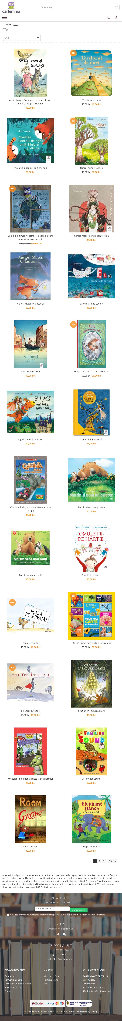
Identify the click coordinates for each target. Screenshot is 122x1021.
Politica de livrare (13, 987)
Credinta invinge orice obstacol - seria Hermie (30, 509)
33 (110, 861)
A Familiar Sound (91, 778)
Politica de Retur (51, 979)
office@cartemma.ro (62, 958)
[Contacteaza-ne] (108, 17)
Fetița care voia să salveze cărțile (91, 371)
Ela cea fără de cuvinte (91, 303)
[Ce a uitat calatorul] (91, 412)
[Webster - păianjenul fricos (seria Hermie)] (30, 751)
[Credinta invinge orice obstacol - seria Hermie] (30, 480)
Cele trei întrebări (30, 710)
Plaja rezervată (30, 642)
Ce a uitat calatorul (91, 439)
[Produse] (5, 18)
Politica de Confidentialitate (92, 914)
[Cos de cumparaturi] (116, 17)
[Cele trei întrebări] (30, 683)
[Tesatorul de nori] (91, 73)
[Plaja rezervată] (30, 615)
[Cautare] (117, 7)
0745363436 (62, 954)
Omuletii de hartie (91, 575)
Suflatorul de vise (30, 371)
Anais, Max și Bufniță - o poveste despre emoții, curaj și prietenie (30, 102)
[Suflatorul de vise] (30, 344)
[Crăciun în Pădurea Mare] (91, 684)
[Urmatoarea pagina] (115, 861)
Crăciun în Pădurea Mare (91, 710)
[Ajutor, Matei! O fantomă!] (30, 276)
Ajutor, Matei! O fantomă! (30, 303)
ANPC (46, 983)
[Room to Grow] (30, 819)
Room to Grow (30, 846)
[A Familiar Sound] (91, 751)
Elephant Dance (91, 846)
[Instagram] (64, 935)
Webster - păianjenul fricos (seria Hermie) (30, 778)
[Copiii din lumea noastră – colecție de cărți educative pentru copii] (30, 208)
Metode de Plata (51, 976)
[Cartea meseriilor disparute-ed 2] (91, 208)
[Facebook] (58, 935)
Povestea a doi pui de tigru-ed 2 (30, 167)
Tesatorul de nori (91, 100)
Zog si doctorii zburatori (30, 439)
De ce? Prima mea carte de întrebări (91, 642)
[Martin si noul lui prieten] (91, 480)
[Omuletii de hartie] (91, 548)
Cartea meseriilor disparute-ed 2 (91, 235)
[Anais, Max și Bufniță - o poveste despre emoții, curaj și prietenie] (30, 73)
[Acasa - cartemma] (18, 7)
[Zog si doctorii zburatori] (30, 412)
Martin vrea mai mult (30, 575)
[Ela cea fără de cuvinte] (91, 276)
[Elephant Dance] (91, 819)
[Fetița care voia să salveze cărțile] (91, 344)
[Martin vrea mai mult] (30, 548)
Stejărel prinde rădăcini (91, 167)
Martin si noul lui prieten (91, 507)
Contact (8, 991)
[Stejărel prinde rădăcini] (91, 141)
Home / (9, 24)
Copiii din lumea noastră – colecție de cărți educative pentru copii (30, 237)
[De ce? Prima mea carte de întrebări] (91, 616)
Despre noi (10, 976)
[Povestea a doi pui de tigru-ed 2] (30, 140)
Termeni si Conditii (13, 979)
